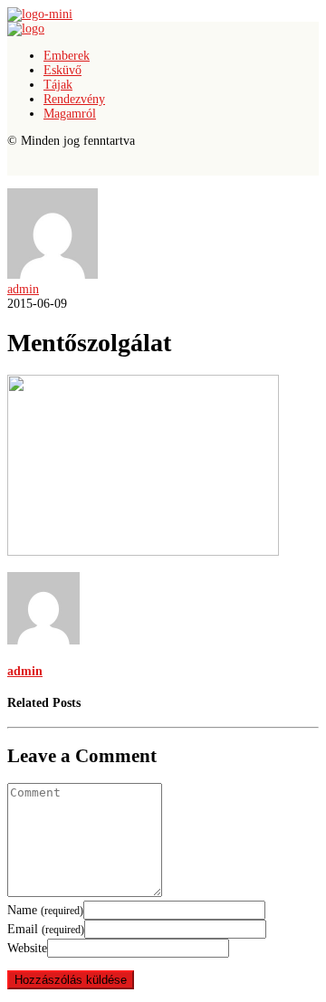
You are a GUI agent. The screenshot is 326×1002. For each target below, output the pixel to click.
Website (27, 948)
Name (45, 910)
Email (45, 929)
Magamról (69, 113)
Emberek (66, 55)
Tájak (57, 84)
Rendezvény (74, 99)
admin (23, 289)
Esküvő (62, 70)
